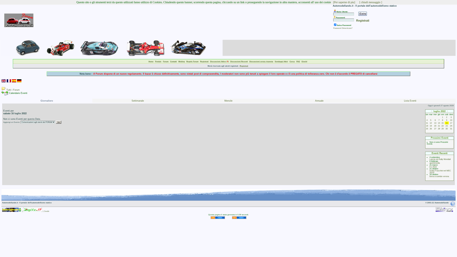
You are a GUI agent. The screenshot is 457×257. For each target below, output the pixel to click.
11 (427, 123)
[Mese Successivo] (447, 111)
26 (431, 129)
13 (435, 123)
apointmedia (435, 163)
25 (427, 129)
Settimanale (138, 100)
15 (442, 123)
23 (447, 126)
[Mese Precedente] (431, 111)
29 (442, 129)
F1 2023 (433, 167)
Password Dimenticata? (343, 28)
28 (439, 129)
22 (442, 126)
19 (431, 126)
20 (435, 126)
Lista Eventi (410, 100)
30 (447, 129)
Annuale (319, 100)
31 (451, 129)
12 (431, 123)
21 (439, 126)
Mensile (228, 100)
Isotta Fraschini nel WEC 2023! (440, 172)
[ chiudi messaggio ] (370, 2)
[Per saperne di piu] (344, 2)
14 (439, 123)
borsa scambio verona (439, 176)
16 (447, 123)
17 (451, 123)
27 (435, 129)
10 (451, 120)
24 (451, 126)
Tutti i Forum (13, 90)
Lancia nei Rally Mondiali (440, 159)
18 (427, 126)
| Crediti (46, 211)
